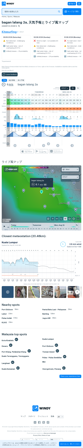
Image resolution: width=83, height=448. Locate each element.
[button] (19, 26)
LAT (5, 136)
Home (4, 16)
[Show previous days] (8, 227)
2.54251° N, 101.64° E (9, 26)
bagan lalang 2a (28, 84)
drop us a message (50, 433)
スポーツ (31, 416)
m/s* (4, 103)
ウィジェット (43, 416)
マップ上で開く (73, 11)
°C (5, 108)
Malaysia (17, 16)
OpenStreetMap (70, 222)
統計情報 (12, 80)
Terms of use (46, 435)
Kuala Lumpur (10, 242)
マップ (23, 416)
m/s (11, 84)
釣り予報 (21, 80)
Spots (10, 16)
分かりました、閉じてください (70, 444)
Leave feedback (11, 74)
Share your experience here (70, 376)
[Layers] (48, 218)
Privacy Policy (37, 435)
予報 (4, 80)
